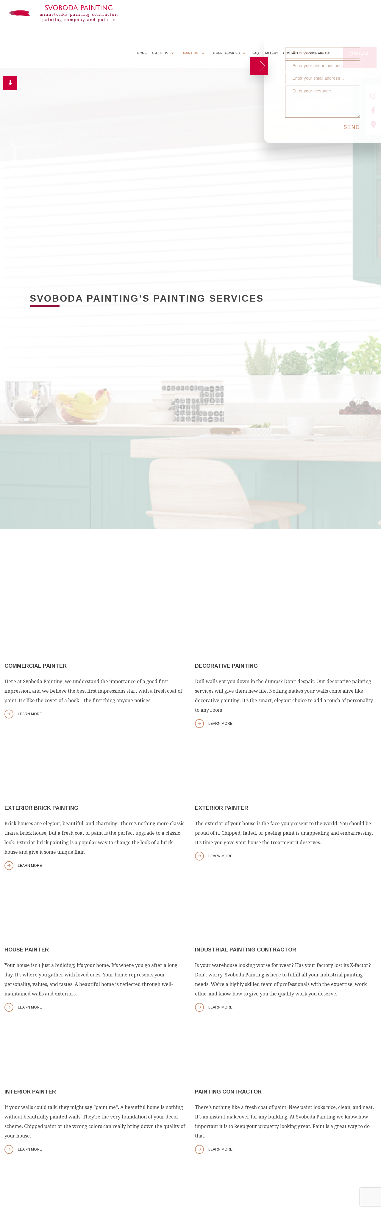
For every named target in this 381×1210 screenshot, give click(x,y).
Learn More (30, 716)
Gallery (270, 55)
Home (142, 55)
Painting (191, 55)
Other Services (225, 55)
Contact (291, 55)
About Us (160, 55)
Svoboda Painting (79, 8)
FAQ (255, 55)
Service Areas (316, 55)
